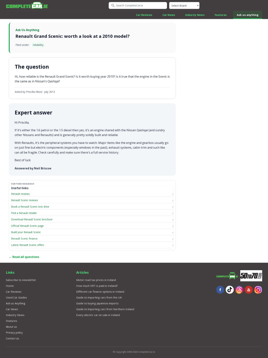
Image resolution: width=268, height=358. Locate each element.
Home (10, 286)
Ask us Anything (15, 303)
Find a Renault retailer (24, 213)
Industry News (195, 15)
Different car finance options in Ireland (100, 291)
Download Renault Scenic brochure (32, 219)
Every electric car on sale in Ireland (98, 315)
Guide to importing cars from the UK (99, 297)
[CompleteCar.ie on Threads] (239, 290)
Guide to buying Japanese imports (97, 303)
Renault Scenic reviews (24, 200)
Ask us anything (248, 15)
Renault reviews (20, 194)
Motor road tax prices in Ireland (96, 280)
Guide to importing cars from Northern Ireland (105, 309)
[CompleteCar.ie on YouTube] (249, 290)
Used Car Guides (16, 297)
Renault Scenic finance (24, 238)
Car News (168, 15)
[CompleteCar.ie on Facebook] (220, 290)
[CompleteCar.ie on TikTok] (230, 290)
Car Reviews (144, 15)
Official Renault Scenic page (27, 225)
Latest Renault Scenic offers (27, 245)
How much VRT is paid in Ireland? (97, 286)
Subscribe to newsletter (21, 280)
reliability (38, 45)
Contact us (12, 338)
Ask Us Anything (27, 30)
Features (221, 15)
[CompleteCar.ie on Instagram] (258, 290)
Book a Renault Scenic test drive (30, 206)
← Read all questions (24, 257)
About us (11, 326)
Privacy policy (14, 332)
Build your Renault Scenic (26, 232)
